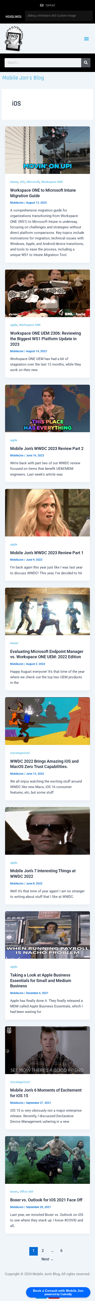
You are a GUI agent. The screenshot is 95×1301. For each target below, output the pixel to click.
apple (13, 325)
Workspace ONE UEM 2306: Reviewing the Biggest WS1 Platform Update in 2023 (45, 338)
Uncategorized (20, 753)
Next (48, 1259)
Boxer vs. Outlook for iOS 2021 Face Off (46, 1199)
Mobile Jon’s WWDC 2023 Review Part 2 (46, 448)
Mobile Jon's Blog (23, 78)
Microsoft (33, 182)
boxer (14, 1191)
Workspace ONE (52, 182)
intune (14, 182)
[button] (86, 38)
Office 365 (26, 1191)
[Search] (85, 62)
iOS (22, 182)
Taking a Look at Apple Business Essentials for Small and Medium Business (40, 980)
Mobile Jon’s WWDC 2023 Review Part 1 (46, 552)
